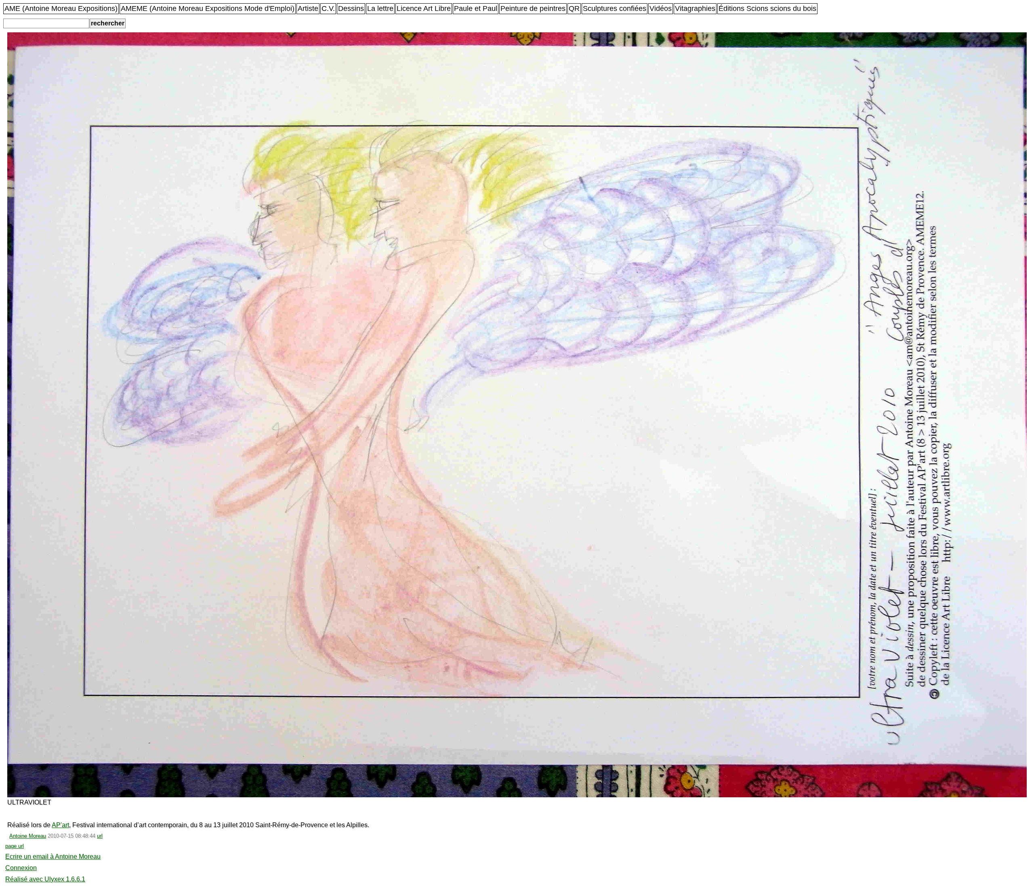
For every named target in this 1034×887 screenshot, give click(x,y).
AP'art (60, 825)
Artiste (308, 8)
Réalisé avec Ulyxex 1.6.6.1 (45, 879)
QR (574, 8)
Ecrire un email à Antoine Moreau (53, 856)
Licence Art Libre (424, 8)
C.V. (328, 8)
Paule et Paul (475, 8)
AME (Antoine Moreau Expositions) (61, 8)
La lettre (380, 8)
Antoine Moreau (27, 836)
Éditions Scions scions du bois (767, 8)
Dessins (351, 8)
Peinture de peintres (532, 8)
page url (14, 846)
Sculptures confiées (614, 8)
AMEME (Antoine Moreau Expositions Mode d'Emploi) (207, 8)
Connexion (21, 867)
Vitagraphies (695, 8)
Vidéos (660, 8)
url (100, 836)
